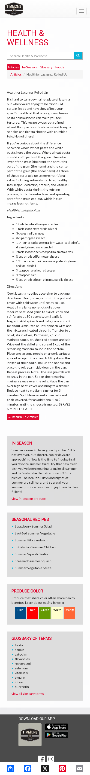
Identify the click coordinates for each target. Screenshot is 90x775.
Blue (20, 610)
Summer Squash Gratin (31, 554)
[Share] (10, 768)
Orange (69, 610)
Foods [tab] (59, 67)
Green (45, 610)
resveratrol (23, 663)
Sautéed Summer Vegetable (35, 533)
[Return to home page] (45, 9)
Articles (16, 74)
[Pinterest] (62, 768)
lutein (19, 682)
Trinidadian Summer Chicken (35, 547)
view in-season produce (29, 498)
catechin (21, 654)
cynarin (20, 677)
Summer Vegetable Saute (33, 568)
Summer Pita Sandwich (31, 540)
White (57, 610)
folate (19, 645)
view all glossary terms (28, 694)
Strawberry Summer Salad (33, 526)
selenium (21, 668)
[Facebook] (27, 768)
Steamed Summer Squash (33, 561)
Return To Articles (23, 417)
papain (19, 650)
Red (32, 610)
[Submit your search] (78, 56)
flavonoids (22, 659)
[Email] (79, 768)
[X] (45, 768)
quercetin (22, 687)
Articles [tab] (13, 67)
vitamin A (21, 673)
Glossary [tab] (46, 67)
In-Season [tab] (29, 67)
